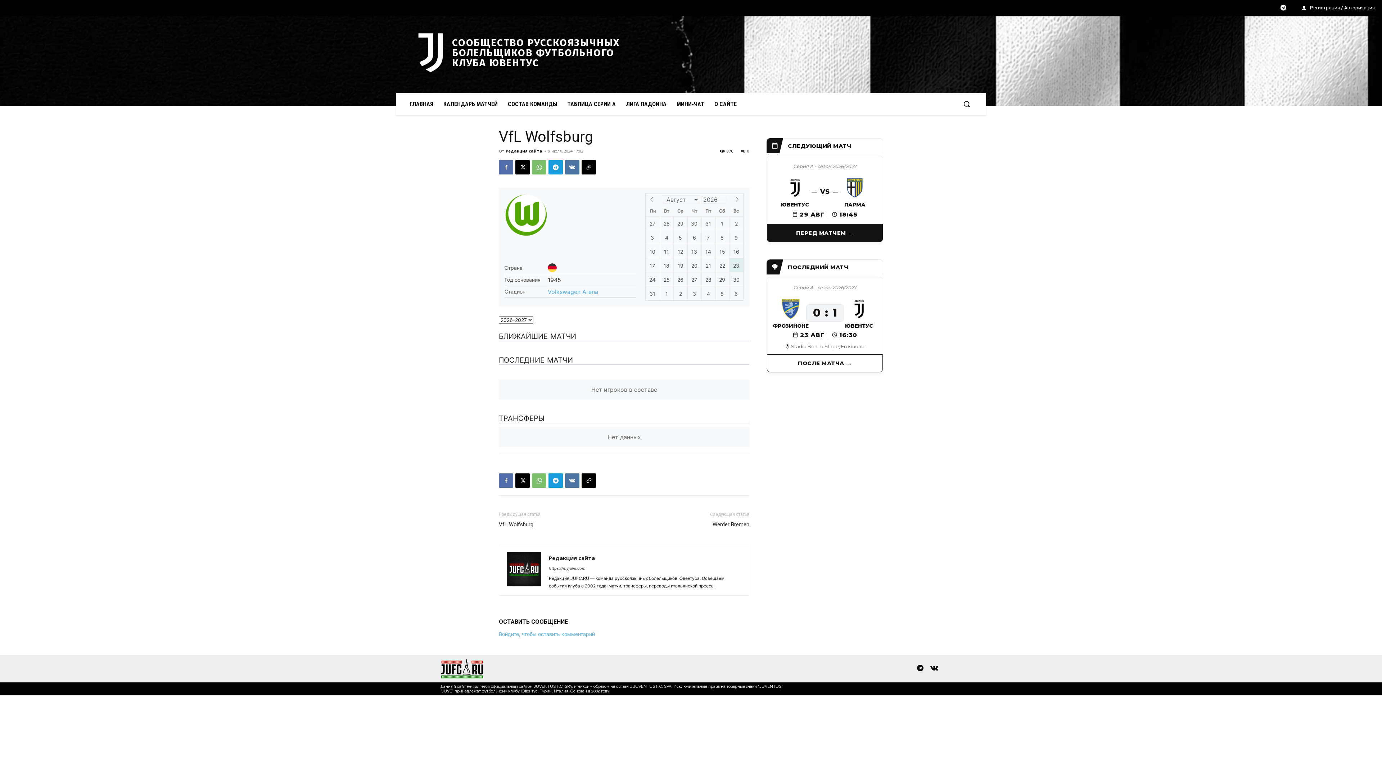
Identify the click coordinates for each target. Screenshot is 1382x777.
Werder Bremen (731, 524)
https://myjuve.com (567, 568)
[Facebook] (506, 167)
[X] (522, 167)
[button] (966, 104)
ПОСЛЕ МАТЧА (821, 363)
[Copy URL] (589, 167)
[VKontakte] (934, 669)
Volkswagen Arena (573, 291)
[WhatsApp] (539, 167)
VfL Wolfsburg (516, 524)
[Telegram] (1283, 8)
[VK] (572, 167)
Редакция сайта (524, 151)
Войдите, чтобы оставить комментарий (547, 634)
